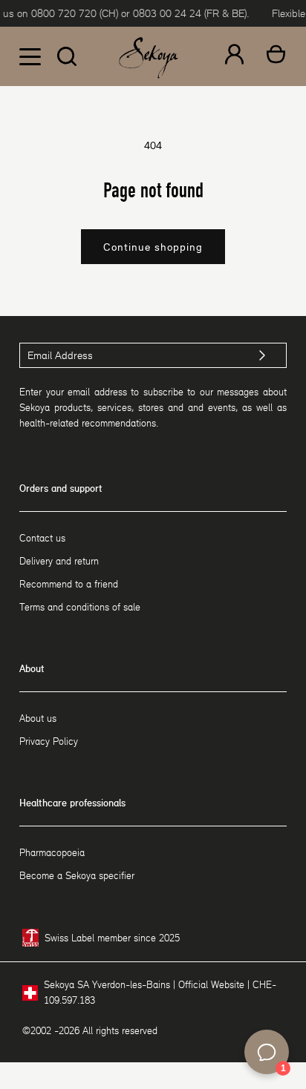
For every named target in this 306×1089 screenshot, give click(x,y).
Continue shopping (153, 247)
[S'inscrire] (262, 355)
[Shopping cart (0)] (276, 56)
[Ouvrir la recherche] (67, 56)
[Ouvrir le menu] (30, 56)
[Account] (234, 56)
